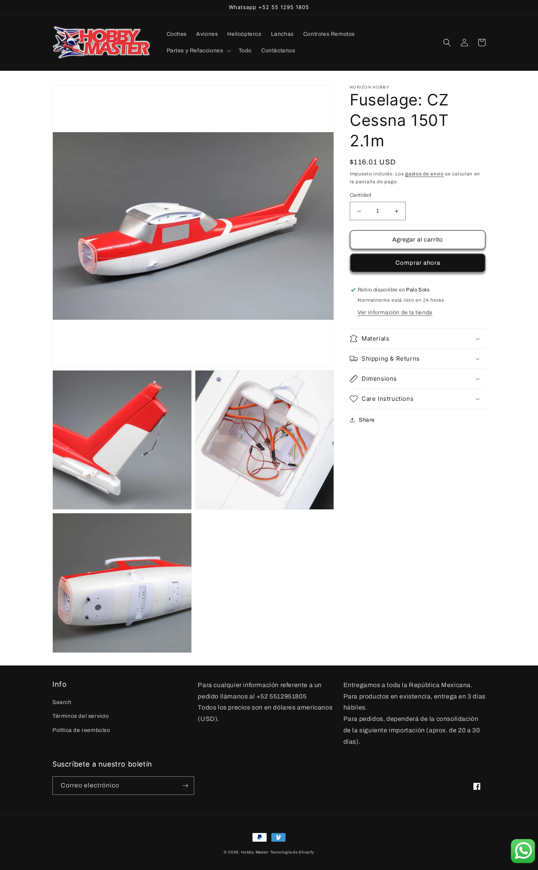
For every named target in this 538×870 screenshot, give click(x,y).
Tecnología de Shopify (292, 852)
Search (62, 702)
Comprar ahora (417, 263)
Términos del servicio (80, 716)
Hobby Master (254, 852)
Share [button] (367, 420)
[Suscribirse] (185, 785)
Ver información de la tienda (395, 312)
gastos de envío (424, 174)
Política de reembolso (81, 730)
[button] (198, 50)
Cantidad (360, 195)
